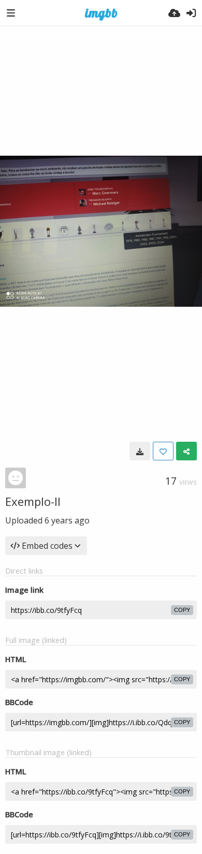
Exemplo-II (33, 501)
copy (182, 610)
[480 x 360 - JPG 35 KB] (139, 451)
